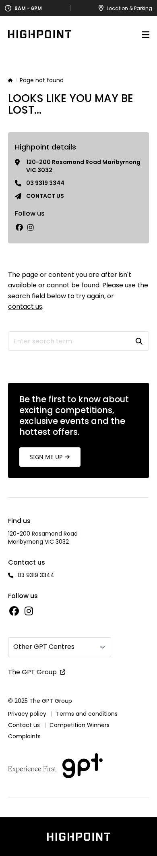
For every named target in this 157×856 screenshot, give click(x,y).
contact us (25, 306)
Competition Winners (79, 725)
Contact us (45, 196)
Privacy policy (27, 714)
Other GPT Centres (43, 646)
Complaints (24, 736)
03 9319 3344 (45, 183)
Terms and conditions (87, 714)
